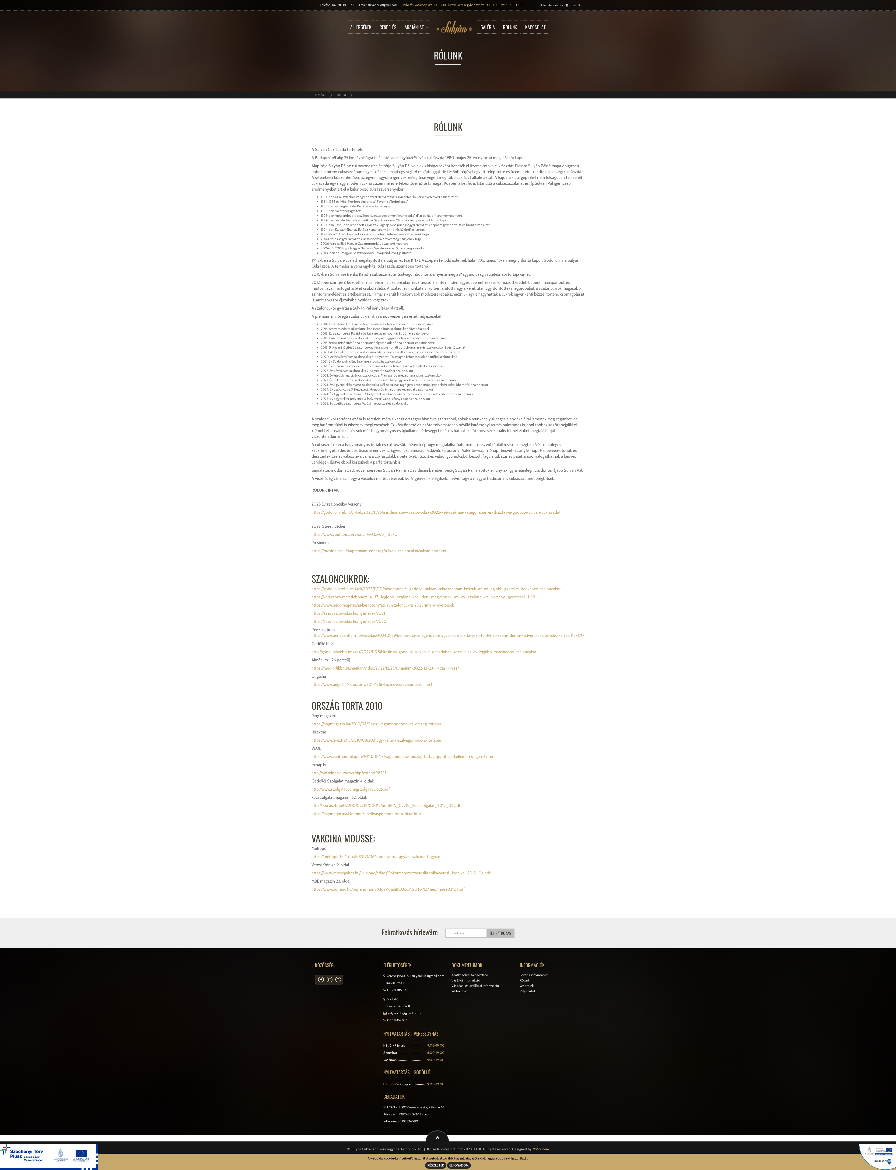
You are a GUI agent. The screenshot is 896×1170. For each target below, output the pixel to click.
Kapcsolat (535, 27)
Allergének (360, 27)
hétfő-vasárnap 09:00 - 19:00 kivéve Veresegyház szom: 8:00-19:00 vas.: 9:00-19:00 (465, 5)
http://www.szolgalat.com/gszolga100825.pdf (351, 789)
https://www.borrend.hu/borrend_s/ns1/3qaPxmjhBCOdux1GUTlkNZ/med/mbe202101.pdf (388, 889)
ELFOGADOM (459, 1165)
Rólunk (510, 27)
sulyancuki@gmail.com (383, 5)
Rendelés (388, 27)
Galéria (487, 27)
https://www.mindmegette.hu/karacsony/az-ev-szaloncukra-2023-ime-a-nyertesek (383, 605)
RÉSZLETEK (435, 1165)
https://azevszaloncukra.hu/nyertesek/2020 (349, 621)
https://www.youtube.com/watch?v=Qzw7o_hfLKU (354, 534)
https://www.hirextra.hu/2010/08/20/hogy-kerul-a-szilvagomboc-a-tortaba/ (376, 740)
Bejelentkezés (552, 5)
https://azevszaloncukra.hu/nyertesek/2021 (348, 613)
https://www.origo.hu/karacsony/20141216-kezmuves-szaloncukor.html (372, 684)
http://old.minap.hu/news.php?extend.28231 (349, 773)
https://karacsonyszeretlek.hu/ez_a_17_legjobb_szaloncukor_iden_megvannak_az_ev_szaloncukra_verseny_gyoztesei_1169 (423, 597)
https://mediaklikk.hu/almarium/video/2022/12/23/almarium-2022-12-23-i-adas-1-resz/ (385, 668)
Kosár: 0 (574, 5)
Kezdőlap (320, 95)
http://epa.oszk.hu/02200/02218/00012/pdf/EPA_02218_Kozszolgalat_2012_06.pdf (386, 805)
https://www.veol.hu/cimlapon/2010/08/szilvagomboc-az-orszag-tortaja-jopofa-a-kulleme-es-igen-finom (403, 756)
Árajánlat (414, 27)
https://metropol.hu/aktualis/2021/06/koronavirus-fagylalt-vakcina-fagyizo (376, 856)
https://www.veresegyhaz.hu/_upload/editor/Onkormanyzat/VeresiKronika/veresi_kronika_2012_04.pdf (401, 873)
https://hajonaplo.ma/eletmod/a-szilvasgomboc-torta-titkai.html (367, 813)
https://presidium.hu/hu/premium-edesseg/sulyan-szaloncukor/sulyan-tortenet (379, 550)
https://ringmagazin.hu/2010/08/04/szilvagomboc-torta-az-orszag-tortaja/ (376, 724)
